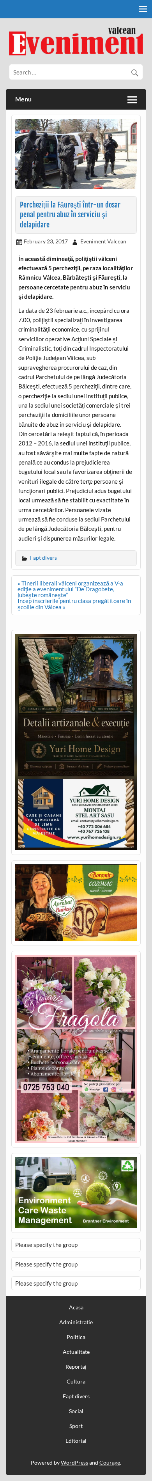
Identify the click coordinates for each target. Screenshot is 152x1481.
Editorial (76, 1441)
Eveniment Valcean (103, 241)
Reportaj (76, 1366)
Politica (76, 1337)
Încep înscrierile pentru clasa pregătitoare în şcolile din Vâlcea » (74, 603)
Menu (23, 99)
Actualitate (76, 1352)
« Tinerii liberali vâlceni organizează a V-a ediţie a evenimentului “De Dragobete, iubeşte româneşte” (70, 589)
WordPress (74, 1462)
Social (76, 1411)
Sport (76, 1426)
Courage (109, 1462)
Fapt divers (43, 557)
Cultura (76, 1381)
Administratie (76, 1322)
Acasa (76, 1307)
